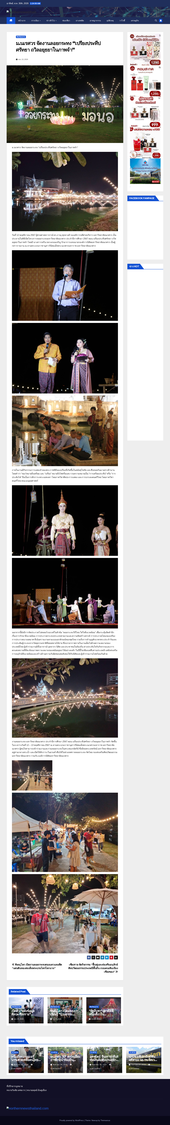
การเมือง (35, 20)
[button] (156, 20)
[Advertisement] (145, 355)
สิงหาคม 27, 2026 (138, 1065)
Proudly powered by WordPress (72, 1120)
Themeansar (105, 1120)
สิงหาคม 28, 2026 (21, 1065)
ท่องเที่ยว (66, 20)
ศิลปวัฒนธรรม (21, 37)
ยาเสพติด (80, 20)
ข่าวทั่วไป (50, 20)
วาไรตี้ (122, 20)
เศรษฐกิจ (135, 20)
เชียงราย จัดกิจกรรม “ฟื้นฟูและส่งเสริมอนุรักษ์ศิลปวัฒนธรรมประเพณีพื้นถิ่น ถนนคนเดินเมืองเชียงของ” (93, 968)
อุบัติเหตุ (110, 20)
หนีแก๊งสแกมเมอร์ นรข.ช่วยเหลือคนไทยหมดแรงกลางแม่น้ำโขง (26, 1060)
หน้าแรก (22, 20)
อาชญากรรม (95, 20)
